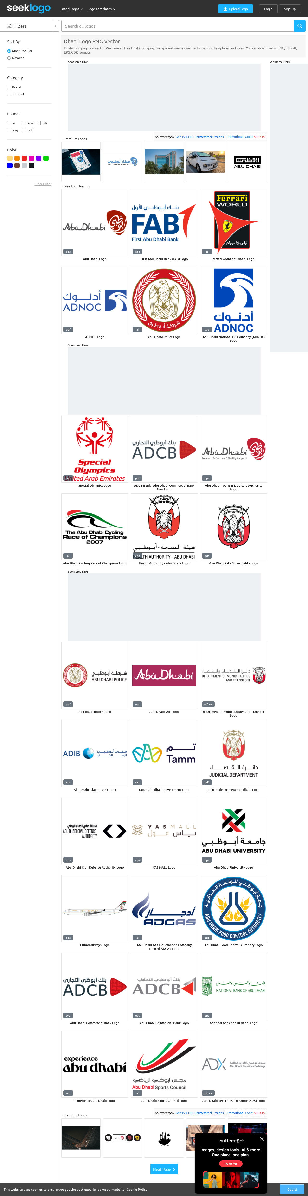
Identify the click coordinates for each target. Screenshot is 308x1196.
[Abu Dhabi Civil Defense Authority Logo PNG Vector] (94, 831)
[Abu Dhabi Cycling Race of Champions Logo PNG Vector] (94, 526)
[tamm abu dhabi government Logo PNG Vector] (164, 753)
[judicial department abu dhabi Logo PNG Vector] (233, 753)
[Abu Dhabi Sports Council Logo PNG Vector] (164, 1064)
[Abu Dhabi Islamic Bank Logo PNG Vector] (94, 753)
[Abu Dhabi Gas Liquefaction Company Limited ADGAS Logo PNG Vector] (164, 908)
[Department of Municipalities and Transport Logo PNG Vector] (233, 675)
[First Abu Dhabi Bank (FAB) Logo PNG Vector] (164, 222)
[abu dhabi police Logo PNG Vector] (94, 675)
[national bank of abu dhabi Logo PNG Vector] (233, 986)
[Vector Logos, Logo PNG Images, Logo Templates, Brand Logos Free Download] (29, 8)
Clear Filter (42, 184)
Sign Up (290, 8)
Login (268, 8)
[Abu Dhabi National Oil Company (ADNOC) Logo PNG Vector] (233, 300)
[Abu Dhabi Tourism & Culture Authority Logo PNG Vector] (233, 449)
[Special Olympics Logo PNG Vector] (94, 449)
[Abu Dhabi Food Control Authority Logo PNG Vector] (233, 908)
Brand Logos (70, 8)
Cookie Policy (137, 1189)
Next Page (162, 1169)
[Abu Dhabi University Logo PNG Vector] (233, 831)
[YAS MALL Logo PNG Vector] (164, 831)
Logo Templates (100, 8)
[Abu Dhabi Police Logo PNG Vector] (164, 300)
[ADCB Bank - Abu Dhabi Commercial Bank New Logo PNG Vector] (164, 449)
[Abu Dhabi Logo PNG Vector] (94, 222)
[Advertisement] (289, 136)
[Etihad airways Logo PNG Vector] (94, 908)
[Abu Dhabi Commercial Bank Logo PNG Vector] (94, 986)
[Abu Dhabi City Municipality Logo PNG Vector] (233, 526)
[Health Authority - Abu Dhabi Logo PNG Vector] (164, 526)
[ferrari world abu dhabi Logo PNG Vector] (233, 222)
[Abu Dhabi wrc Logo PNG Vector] (164, 675)
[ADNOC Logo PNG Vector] (94, 300)
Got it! (292, 1189)
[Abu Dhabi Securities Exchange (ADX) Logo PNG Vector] (233, 1064)
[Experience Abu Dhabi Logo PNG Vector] (94, 1064)
